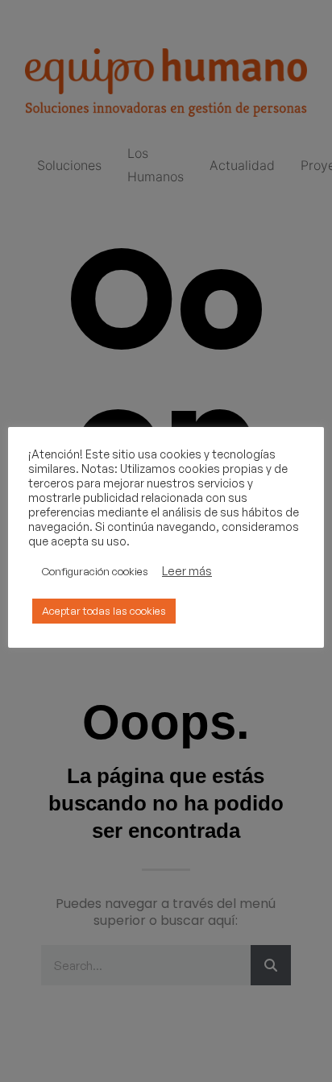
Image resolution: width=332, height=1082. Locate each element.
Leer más (187, 571)
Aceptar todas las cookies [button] (104, 610)
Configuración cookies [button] (95, 571)
